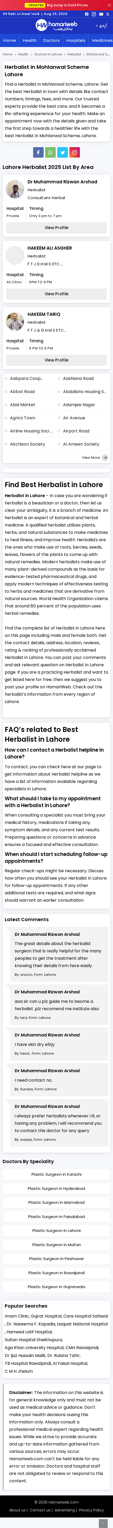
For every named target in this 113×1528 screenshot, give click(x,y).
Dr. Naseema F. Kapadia (31, 1324)
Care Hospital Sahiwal (85, 1316)
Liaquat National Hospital (82, 1324)
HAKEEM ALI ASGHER (50, 248)
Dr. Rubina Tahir (63, 1356)
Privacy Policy (91, 1510)
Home (9, 40)
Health (30, 40)
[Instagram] (93, 14)
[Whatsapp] (50, 152)
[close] (109, 5)
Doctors (51, 40)
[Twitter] (62, 152)
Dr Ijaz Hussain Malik (25, 1356)
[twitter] (108, 14)
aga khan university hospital (34, 1348)
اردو (103, 26)
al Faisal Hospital (70, 1363)
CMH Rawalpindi (81, 1348)
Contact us (40, 1510)
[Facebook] (38, 152)
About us (17, 1510)
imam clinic (17, 1316)
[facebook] (86, 14)
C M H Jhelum (19, 1371)
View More (91, 457)
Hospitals (75, 40)
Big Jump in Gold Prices (59, 5)
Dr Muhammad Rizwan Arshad (62, 182)
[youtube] (101, 14)
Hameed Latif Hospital (29, 1332)
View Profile (57, 227)
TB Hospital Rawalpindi (28, 1363)
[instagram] (74, 152)
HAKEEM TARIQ (44, 314)
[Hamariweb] (56, 25)
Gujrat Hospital (46, 1316)
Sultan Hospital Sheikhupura (33, 1340)
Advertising (65, 1510)
